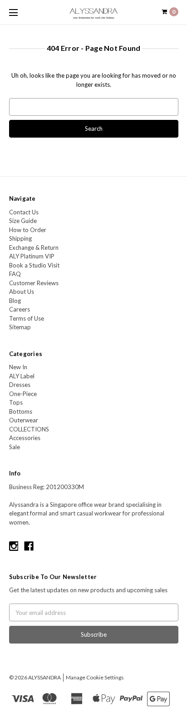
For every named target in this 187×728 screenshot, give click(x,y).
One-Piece (23, 393)
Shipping (20, 238)
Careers (19, 309)
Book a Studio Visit (34, 265)
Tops (16, 402)
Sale (14, 447)
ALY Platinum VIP (31, 256)
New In (18, 367)
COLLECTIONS (29, 429)
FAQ (15, 273)
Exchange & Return (34, 247)
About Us (21, 291)
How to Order (27, 229)
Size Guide (23, 220)
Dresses (19, 384)
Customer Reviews (34, 283)
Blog (15, 300)
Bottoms (20, 411)
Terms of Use (26, 318)
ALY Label (21, 376)
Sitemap (20, 327)
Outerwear (23, 420)
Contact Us (24, 212)
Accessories (24, 437)
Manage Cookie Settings (95, 677)
